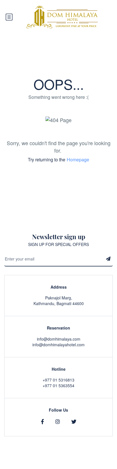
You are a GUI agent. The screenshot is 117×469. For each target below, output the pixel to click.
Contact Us (103, 466)
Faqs (82, 466)
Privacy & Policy (58, 466)
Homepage (78, 159)
